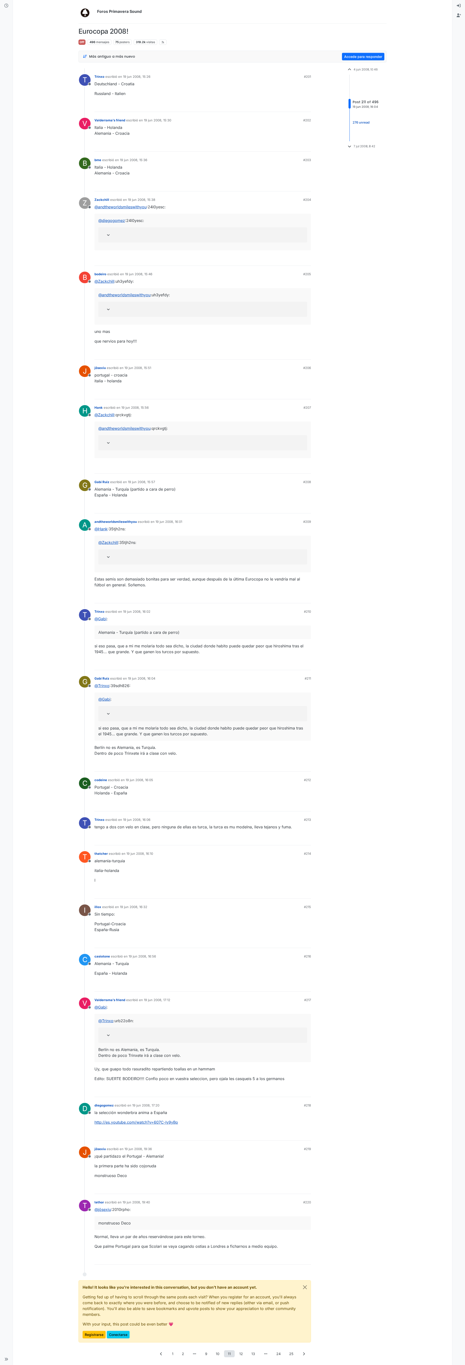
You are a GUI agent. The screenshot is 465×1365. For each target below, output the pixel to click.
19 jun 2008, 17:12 (157, 1000)
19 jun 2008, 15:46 (138, 274)
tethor (99, 1202)
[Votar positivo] (280, 106)
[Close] (305, 1287)
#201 (307, 76)
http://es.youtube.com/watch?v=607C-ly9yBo (136, 1122)
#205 (307, 274)
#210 (307, 611)
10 (217, 1354)
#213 (307, 820)
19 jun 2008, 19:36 (138, 1149)
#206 (307, 368)
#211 (308, 678)
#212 (307, 780)
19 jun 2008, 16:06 (136, 820)
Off (82, 42)
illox (97, 907)
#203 (307, 160)
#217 (307, 1000)
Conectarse (118, 1335)
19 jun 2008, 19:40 (136, 1202)
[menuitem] (458, 6)
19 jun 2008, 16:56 (142, 956)
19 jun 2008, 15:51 (137, 368)
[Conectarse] (458, 6)
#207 (307, 407)
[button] (6, 1359)
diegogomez (104, 1105)
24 (278, 1354)
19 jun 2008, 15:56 (135, 407)
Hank (98, 407)
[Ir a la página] (195, 1353)
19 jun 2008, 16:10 (139, 853)
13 (253, 1354)
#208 (307, 482)
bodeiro (100, 274)
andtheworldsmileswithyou (115, 522)
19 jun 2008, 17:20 (145, 1105)
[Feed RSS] (163, 42)
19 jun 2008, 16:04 (141, 678)
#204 (307, 200)
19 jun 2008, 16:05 (139, 780)
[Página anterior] (161, 1353)
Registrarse (94, 1335)
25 (291, 1354)
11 (229, 1354)
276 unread (361, 123)
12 (241, 1354)
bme (97, 160)
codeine (100, 780)
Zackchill (101, 200)
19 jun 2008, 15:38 (141, 200)
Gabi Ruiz (101, 482)
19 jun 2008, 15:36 (133, 160)
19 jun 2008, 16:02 (136, 611)
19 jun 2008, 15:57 (141, 482)
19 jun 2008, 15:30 (157, 120)
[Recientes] (6, 6)
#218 (307, 1105)
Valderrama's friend (109, 120)
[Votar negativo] (297, 106)
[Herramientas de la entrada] (306, 106)
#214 (307, 853)
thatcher (101, 853)
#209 (307, 522)
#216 (307, 956)
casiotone (102, 956)
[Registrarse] (458, 15)
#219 (307, 1149)
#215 (307, 907)
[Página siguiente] (304, 1353)
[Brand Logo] (86, 11)
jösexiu (100, 368)
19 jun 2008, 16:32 (133, 907)
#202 (307, 120)
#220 (307, 1202)
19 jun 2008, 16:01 (168, 522)
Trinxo (99, 76)
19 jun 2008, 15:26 (136, 76)
